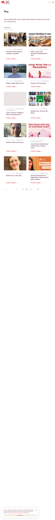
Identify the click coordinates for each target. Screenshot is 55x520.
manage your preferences (17, 512)
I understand (20, 515)
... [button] (34, 189)
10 (30, 189)
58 (38, 189)
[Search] (49, 2)
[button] (5, 189)
